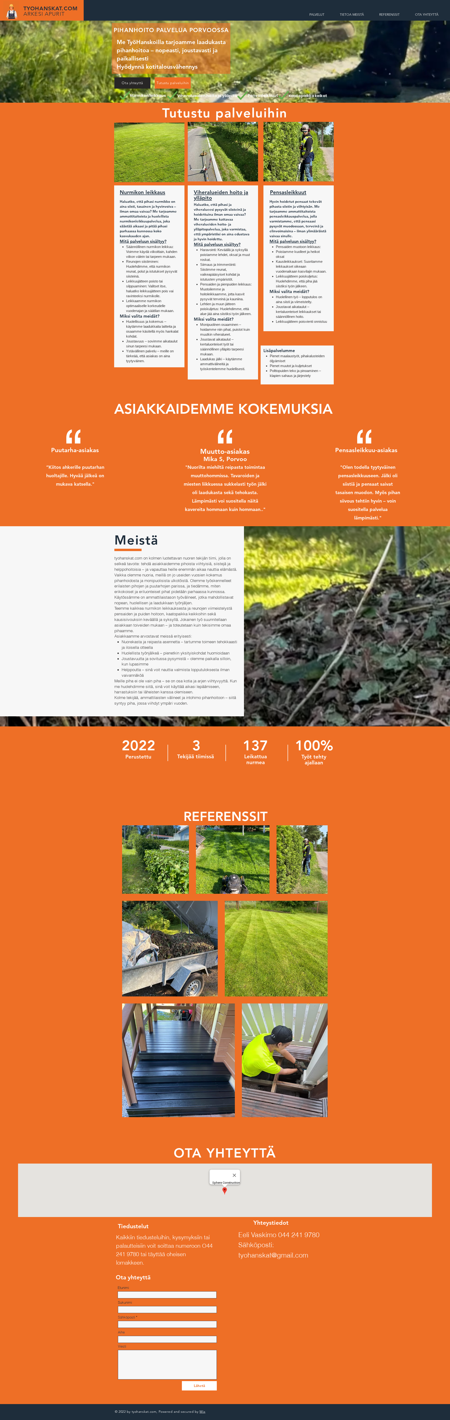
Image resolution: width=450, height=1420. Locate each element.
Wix (202, 1411)
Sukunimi (125, 1302)
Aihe (121, 1332)
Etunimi (123, 1287)
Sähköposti (126, 1317)
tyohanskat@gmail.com (273, 1255)
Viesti (122, 1346)
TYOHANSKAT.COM (50, 11)
